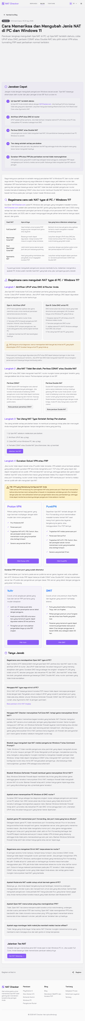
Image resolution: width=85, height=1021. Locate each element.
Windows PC (27, 1000)
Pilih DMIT (62, 642)
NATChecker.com (45, 104)
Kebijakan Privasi (71, 991)
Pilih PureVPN (62, 561)
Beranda (33, 3)
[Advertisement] (42, 63)
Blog (43, 3)
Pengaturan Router (30, 1003)
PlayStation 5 (28, 991)
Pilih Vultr (23, 642)
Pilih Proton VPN (23, 561)
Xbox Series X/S (28, 994)
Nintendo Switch (29, 997)
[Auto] (81, 4)
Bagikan (78, 972)
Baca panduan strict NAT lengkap (19, 704)
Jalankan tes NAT (15, 451)
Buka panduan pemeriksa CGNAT (20, 407)
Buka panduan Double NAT (56, 409)
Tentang (51, 3)
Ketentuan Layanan (72, 994)
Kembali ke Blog (11, 15)
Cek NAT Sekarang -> (16, 956)
